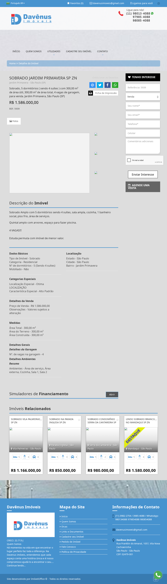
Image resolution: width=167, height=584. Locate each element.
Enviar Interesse (143, 174)
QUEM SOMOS (34, 51)
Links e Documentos (72, 531)
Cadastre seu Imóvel (72, 536)
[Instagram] (159, 3)
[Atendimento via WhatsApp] (158, 575)
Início (64, 516)
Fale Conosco (68, 546)
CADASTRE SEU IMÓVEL (78, 51)
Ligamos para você (142, 3)
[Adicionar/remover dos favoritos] (41, 420)
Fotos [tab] (15, 121)
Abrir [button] (112, 394)
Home (12, 63)
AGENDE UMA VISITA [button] (139, 186)
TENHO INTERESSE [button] (143, 77)
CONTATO (102, 51)
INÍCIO (16, 51)
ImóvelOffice (38, 578)
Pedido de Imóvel (70, 541)
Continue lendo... (16, 565)
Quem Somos (68, 521)
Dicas (64, 526)
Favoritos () (76, 3)
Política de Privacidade (73, 551)
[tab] (143, 77)
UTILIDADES (53, 51)
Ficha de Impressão (105, 93)
